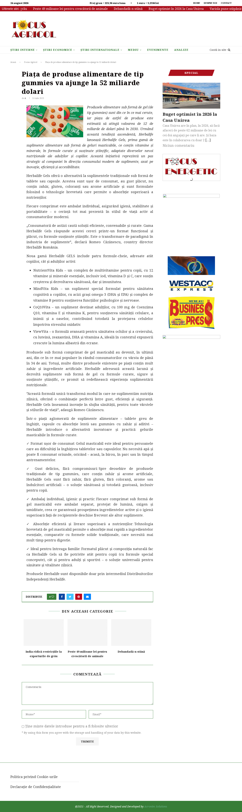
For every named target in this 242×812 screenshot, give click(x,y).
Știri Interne (22, 50)
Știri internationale (100, 50)
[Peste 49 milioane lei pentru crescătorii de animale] (87, 632)
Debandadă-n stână (117, 9)
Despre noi (210, 3)
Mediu (133, 50)
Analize (181, 50)
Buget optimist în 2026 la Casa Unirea (165, 9)
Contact (226, 3)
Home (196, 3)
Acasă (13, 62)
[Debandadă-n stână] (131, 632)
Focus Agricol (30, 62)
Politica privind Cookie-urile (34, 776)
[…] (208, 140)
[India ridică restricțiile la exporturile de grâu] (44, 632)
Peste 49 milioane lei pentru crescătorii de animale (59, 9)
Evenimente (157, 50)
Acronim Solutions (155, 806)
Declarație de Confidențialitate (35, 786)
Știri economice (57, 50)
